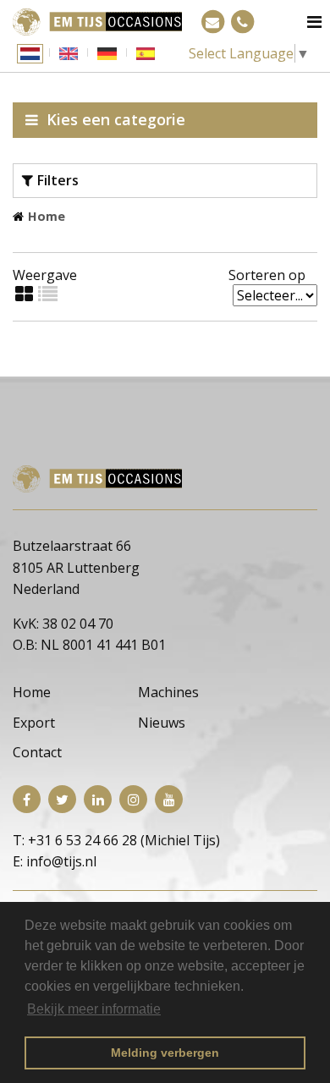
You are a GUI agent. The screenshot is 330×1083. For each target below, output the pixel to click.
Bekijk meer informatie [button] (94, 1009)
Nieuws (161, 722)
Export (34, 722)
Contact (37, 752)
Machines (168, 692)
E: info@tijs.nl (54, 861)
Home (46, 216)
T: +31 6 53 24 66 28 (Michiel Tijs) (116, 840)
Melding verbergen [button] (165, 1052)
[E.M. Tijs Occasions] (97, 20)
